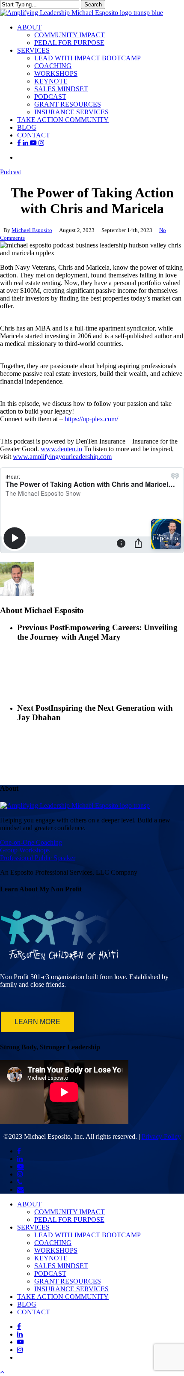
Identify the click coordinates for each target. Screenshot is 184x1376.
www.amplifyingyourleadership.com (62, 456)
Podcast (10, 172)
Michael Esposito (32, 230)
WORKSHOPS (55, 1250)
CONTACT (33, 1312)
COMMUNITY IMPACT (69, 1211)
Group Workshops (25, 850)
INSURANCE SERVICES (71, 1289)
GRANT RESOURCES (67, 1281)
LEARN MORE (37, 1021)
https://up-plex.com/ (91, 419)
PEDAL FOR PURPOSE (69, 1219)
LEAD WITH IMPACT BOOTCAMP (87, 1235)
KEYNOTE (51, 1258)
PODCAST (50, 1273)
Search (93, 4)
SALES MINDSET (61, 1265)
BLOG (26, 1304)
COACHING (52, 1242)
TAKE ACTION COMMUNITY (63, 1296)
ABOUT (29, 1204)
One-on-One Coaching (31, 842)
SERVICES (33, 1227)
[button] (2, 1372)
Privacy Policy (161, 1136)
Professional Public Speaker (37, 857)
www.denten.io (61, 449)
